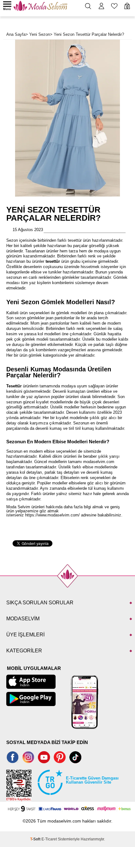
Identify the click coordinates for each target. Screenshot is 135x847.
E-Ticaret (49, 839)
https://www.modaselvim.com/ (52, 515)
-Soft (35, 839)
